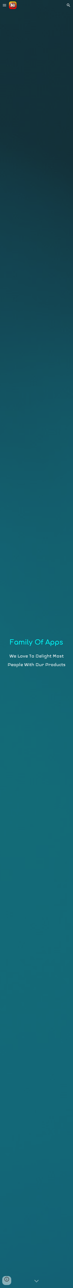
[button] (4, 5)
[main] (36, 644)
